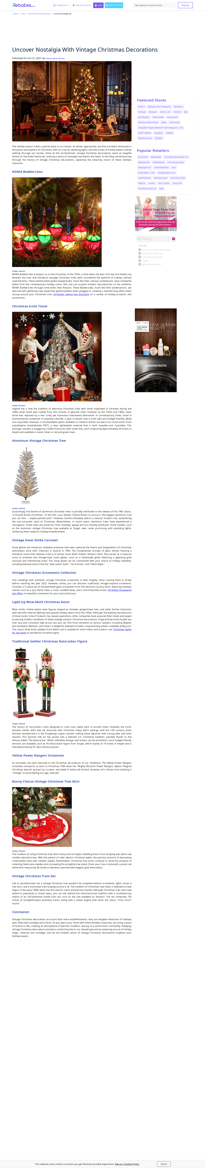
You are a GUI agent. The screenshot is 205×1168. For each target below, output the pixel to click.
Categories (61, 5)
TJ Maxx (142, 112)
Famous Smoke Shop (148, 122)
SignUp (185, 5)
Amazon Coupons (83, 5)
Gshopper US (144, 167)
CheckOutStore (161, 167)
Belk (161, 188)
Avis (174, 167)
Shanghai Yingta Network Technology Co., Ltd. (160, 127)
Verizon (177, 112)
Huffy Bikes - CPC (146, 172)
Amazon (153, 112)
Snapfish (158, 133)
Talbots (141, 183)
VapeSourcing (145, 138)
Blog (23, 14)
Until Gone (174, 122)
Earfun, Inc (165, 112)
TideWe (169, 133)
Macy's (141, 106)
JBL (185, 112)
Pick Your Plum (178, 178)
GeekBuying (158, 162)
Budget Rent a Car (166, 172)
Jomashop (143, 157)
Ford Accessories (175, 162)
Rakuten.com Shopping (159, 106)
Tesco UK (177, 183)
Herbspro (178, 106)
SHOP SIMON (144, 133)
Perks (100, 5)
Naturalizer (172, 117)
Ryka (163, 122)
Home (15, 14)
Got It (164, 1164)
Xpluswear (156, 157)
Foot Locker (164, 183)
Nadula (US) (144, 162)
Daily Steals (158, 117)
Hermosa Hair (160, 178)
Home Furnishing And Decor (39, 14)
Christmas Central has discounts (71, 294)
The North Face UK (147, 188)
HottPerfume (144, 178)
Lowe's (151, 183)
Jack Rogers (143, 117)
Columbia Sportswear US (176, 157)
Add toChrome (115, 5)
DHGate (158, 138)
